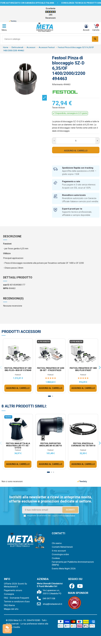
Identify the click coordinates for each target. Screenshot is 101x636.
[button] (73, 283)
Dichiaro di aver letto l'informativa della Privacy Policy (53, 340)
